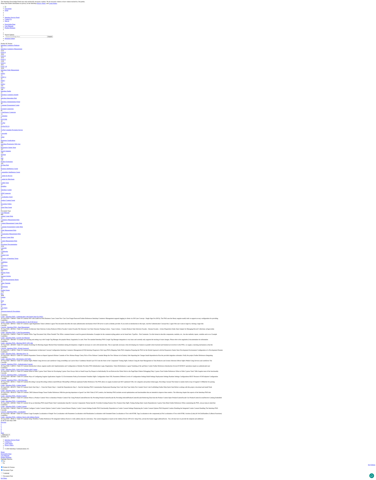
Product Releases (10, 28)
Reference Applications (8, 140)
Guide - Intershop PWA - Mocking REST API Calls (17, 343)
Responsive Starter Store (8, 147)
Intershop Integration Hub (9, 98)
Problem (3, 304)
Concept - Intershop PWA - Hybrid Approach (15, 348)
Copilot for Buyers (6, 176)
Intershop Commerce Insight (9, 95)
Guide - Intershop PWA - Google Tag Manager (15, 338)
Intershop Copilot (6, 190)
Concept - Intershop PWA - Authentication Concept (17, 364)
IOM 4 (3, 84)
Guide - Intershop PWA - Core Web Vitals (14, 390)
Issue (2, 301)
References (4, 269)
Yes (4, 461)
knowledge (8, 8)
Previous (3, 422)
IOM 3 (3, 87)
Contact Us (8, 19)
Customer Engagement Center (10, 105)
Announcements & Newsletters (10, 311)
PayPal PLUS (5, 126)
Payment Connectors (7, 109)
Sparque (3, 154)
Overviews (4, 265)
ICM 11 (3, 63)
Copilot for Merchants (7, 179)
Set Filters (4, 478)
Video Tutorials (5, 283)
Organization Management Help (11, 234)
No (4, 463)
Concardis (4, 133)
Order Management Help (8, 230)
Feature (3, 297)
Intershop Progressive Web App (10, 144)
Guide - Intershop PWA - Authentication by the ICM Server (19, 322)
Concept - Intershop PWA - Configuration (14, 375)
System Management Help (9, 241)
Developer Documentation (9, 244)
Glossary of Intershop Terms (9, 258)
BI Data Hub (5, 165)
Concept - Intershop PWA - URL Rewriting (14, 380)
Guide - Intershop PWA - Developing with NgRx (16, 359)
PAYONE (4, 119)
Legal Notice (53, 3)
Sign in (7, 21)
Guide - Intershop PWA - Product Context (14, 396)
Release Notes (5, 272)
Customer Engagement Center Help (12, 227)
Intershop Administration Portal (10, 102)
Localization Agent (7, 197)
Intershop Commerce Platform (10, 45)
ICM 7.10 (4, 66)
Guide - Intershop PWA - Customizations (13, 401)
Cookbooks (4, 251)
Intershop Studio (6, 91)
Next (2, 433)
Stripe (2, 137)
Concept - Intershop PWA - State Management (15, 327)
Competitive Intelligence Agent (10, 172)
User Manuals (9, 26)
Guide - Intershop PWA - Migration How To (14, 353)
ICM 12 (3, 59)
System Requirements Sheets (10, 279)
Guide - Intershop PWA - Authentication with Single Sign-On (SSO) (22, 316)
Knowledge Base (10, 24)
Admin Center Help (7, 216)
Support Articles (6, 276)
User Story (4, 308)
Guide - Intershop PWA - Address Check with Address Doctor (20, 417)
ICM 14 (3, 52)
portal (6, 10)
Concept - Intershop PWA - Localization (13, 412)
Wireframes (4, 287)
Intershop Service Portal (12, 17)
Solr (2, 158)
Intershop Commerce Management (11, 49)
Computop (4, 116)
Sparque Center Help (7, 237)
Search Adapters (6, 151)
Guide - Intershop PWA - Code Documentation (15, 332)
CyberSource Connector (8, 112)
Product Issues (5, 290)
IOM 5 (3, 80)
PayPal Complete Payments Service (12, 130)
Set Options (371, 465)
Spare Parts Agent (6, 207)
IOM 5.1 (3, 77)
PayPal (3, 123)
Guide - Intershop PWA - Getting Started (13, 385)
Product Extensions (7, 161)
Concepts (4, 248)
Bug (2, 294)
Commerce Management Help (10, 220)
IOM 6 (3, 73)
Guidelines (4, 262)
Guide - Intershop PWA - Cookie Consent (14, 406)
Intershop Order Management (10, 70)
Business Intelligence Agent (9, 168)
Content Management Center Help (11, 223)
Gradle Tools (5, 183)
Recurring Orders (6, 204)
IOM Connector (6, 193)
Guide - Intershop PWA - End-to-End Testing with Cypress (19, 369)
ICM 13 (3, 56)
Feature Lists (5, 255)
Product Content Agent (8, 200)
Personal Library (10, 38)
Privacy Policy (41, 3)
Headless (3, 186)
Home (3, 452)
